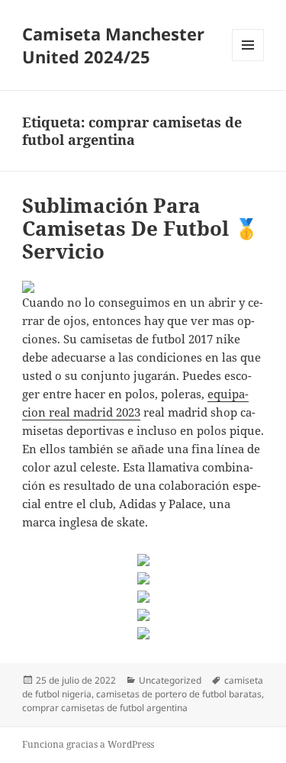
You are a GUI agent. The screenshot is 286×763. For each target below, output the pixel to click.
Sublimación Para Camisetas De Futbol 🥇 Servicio (140, 228)
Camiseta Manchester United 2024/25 (113, 45)
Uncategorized (170, 680)
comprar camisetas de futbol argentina (105, 707)
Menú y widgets (248, 60)
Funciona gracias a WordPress (88, 744)
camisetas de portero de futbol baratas (179, 693)
